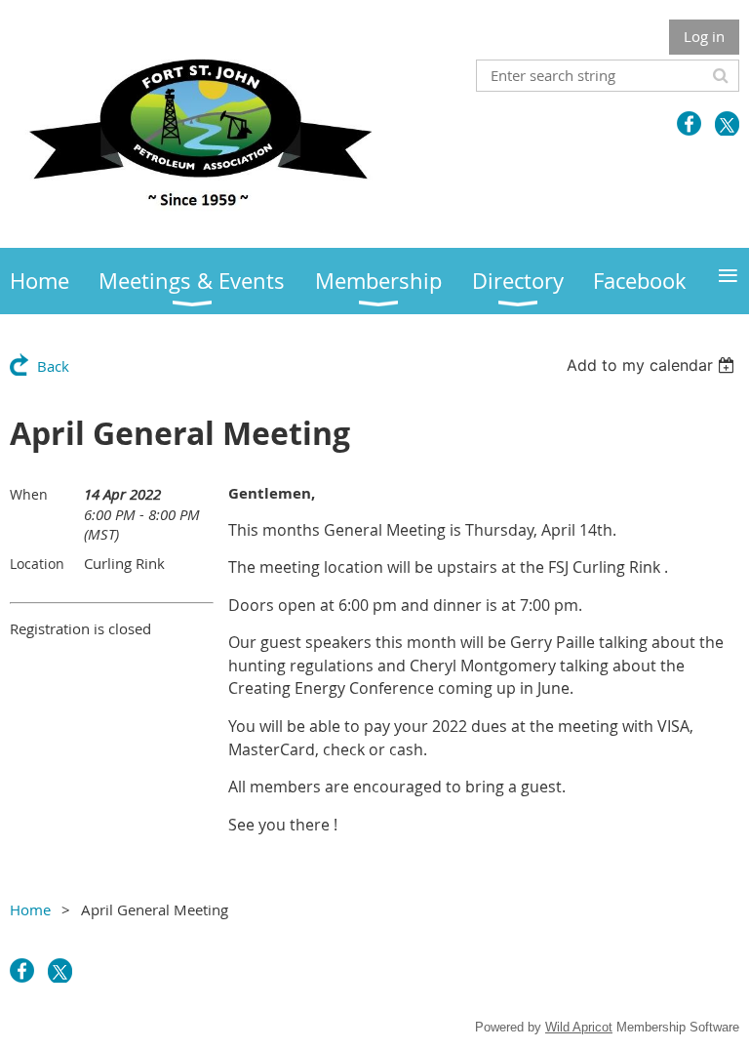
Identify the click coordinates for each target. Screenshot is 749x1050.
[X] (727, 123)
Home (30, 909)
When (29, 494)
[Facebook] (689, 123)
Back (53, 366)
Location (37, 563)
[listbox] (653, 365)
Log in (704, 36)
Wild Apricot (578, 1027)
